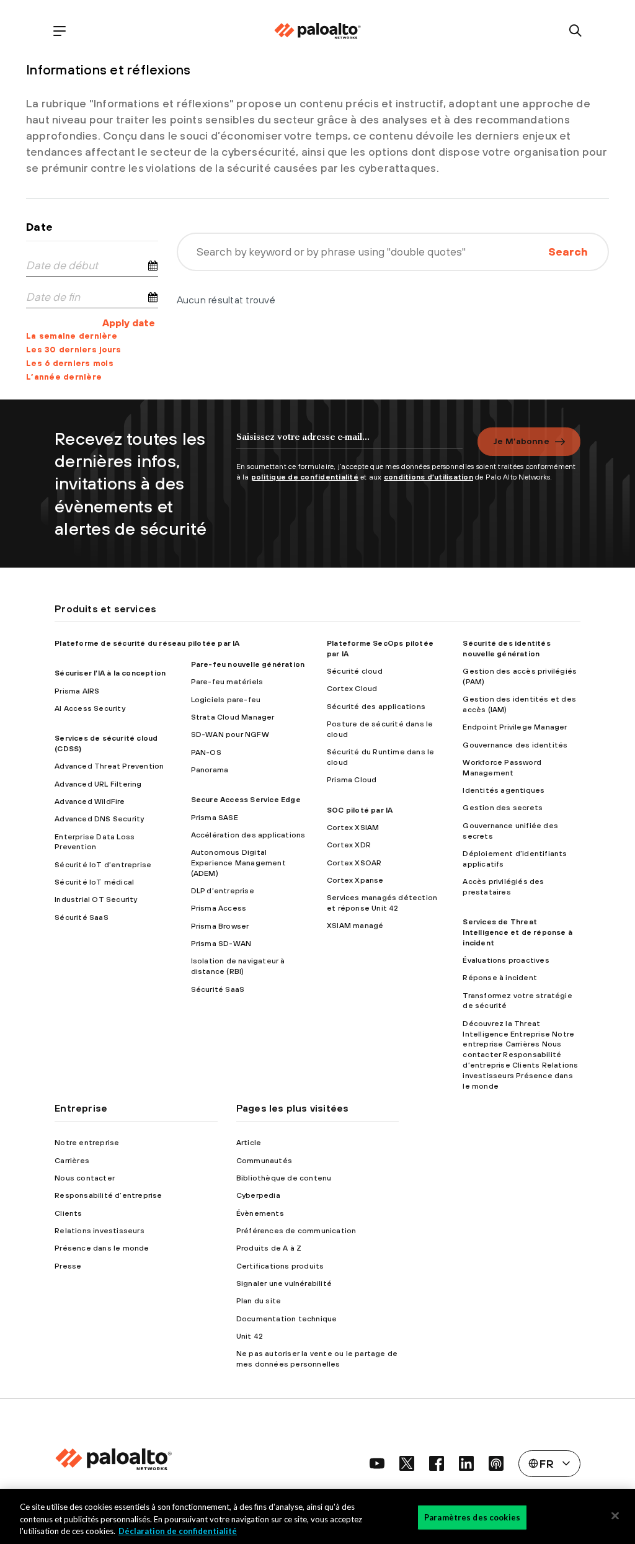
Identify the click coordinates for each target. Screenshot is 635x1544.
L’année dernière (64, 377)
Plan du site (258, 1300)
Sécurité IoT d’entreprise (103, 864)
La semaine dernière (71, 336)
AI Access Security (90, 708)
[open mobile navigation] (59, 31)
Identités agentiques (503, 790)
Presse (68, 1266)
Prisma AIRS (77, 691)
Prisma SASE (214, 817)
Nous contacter (85, 1178)
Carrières (72, 1160)
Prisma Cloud (351, 779)
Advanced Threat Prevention (109, 766)
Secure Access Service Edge (246, 799)
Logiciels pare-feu (226, 699)
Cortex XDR (349, 845)
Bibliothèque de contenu (284, 1178)
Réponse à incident (500, 977)
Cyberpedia (258, 1195)
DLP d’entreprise (222, 890)
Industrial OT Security (96, 899)
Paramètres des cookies (472, 1517)
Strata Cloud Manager (233, 717)
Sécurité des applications (376, 706)
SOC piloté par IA (360, 810)
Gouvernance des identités (515, 745)
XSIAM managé (355, 925)
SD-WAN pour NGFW (230, 734)
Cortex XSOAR (354, 863)
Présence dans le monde (102, 1248)
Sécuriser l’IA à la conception (110, 673)
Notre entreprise (87, 1142)
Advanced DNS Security (99, 818)
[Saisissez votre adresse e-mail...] (349, 442)
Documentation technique (286, 1318)
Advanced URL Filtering (98, 784)
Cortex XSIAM (353, 827)
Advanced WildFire (90, 801)
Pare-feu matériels (227, 681)
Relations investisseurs (99, 1230)
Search (568, 251)
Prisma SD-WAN (221, 943)
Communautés (264, 1160)
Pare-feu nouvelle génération (248, 664)
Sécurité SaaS (82, 917)
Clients (68, 1213)
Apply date (128, 322)
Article (248, 1142)
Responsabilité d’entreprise (108, 1195)
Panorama (210, 769)
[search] (576, 31)
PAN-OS (206, 752)
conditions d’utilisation (428, 477)
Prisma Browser (220, 926)
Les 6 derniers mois (69, 363)
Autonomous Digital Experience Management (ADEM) (238, 863)
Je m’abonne (521, 441)
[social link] (377, 1463)
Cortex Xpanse (355, 880)
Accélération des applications (248, 835)
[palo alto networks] (317, 31)
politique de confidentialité (304, 477)
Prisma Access (219, 908)
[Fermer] (615, 1515)
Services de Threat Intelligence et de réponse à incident (517, 932)
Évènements (260, 1213)
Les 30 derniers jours (73, 349)
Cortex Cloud (352, 688)
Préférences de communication (296, 1230)
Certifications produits (280, 1266)
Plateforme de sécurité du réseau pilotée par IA (147, 643)
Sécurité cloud (355, 671)
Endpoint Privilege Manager (515, 727)
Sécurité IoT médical (94, 882)
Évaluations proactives (506, 960)
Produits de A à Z (268, 1248)
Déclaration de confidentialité (177, 1531)
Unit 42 (249, 1336)
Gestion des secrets (503, 807)
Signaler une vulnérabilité (284, 1283)
